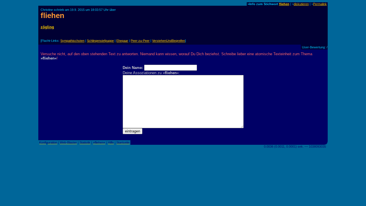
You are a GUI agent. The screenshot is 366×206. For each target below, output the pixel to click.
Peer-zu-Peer (140, 40)
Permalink (320, 4)
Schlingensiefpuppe (100, 40)
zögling (47, 27)
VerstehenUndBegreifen (168, 40)
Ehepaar (122, 40)
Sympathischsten (72, 40)
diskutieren (301, 4)
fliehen (284, 4)
